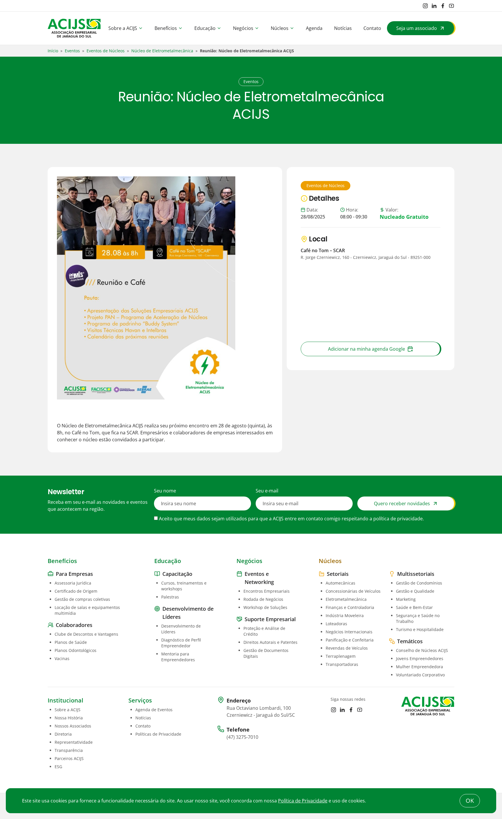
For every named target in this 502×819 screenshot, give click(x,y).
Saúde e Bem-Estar (414, 607)
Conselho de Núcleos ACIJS (422, 650)
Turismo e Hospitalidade (420, 629)
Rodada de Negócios (263, 599)
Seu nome (165, 491)
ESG (58, 766)
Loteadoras (336, 623)
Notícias (343, 28)
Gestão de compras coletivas (82, 599)
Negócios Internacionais (349, 632)
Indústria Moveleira (345, 615)
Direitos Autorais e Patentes (270, 642)
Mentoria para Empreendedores (178, 656)
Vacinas (62, 658)
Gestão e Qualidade (415, 591)
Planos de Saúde (71, 642)
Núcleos (279, 28)
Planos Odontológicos (75, 650)
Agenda (314, 28)
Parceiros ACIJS (69, 758)
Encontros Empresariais (266, 591)
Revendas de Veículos (347, 648)
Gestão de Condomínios (419, 583)
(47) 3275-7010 (242, 737)
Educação (205, 28)
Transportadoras (342, 664)
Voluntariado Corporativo (420, 675)
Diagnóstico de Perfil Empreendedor (181, 642)
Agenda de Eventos (154, 709)
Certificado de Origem (76, 591)
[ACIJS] (74, 28)
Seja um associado (416, 28)
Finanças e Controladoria (350, 607)
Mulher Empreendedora (419, 666)
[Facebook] (443, 6)
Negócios (243, 28)
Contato (372, 28)
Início (53, 50)
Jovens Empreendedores (419, 658)
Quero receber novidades (402, 503)
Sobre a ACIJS (122, 28)
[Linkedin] (434, 6)
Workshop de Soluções (265, 607)
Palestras (170, 597)
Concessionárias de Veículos (353, 591)
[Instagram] (425, 6)
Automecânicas (340, 583)
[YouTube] (451, 6)
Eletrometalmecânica (346, 599)
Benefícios (166, 28)
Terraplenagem (341, 656)
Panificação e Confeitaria (350, 640)
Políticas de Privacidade (158, 734)
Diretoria (63, 734)
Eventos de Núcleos (106, 50)
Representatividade (74, 742)
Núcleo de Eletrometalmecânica (162, 50)
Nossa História (69, 718)
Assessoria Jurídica (73, 583)
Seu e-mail (267, 491)
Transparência (69, 750)
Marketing (406, 599)
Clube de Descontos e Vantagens (86, 634)
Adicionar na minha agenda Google (366, 349)
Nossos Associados (73, 726)
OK (470, 800)
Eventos (72, 50)
